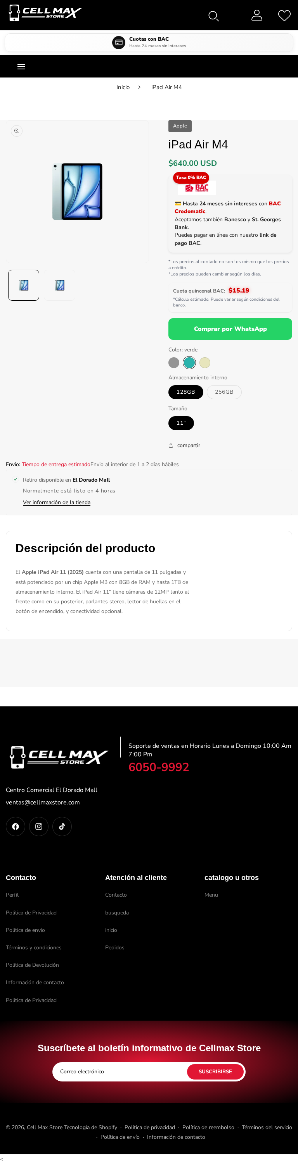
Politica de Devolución (32, 965)
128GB (186, 392)
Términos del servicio (267, 1127)
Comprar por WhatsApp (230, 329)
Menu (211, 895)
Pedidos (115, 947)
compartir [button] (188, 445)
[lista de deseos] (284, 15)
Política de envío (120, 1137)
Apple (180, 125)
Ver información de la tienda (56, 502)
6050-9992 (158, 767)
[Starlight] (204, 362)
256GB (228, 393)
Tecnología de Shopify (90, 1127)
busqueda (117, 912)
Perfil (12, 895)
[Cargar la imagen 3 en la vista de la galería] (59, 285)
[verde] (189, 362)
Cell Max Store (44, 1127)
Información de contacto (35, 982)
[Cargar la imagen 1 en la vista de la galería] (23, 285)
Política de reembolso (208, 1127)
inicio (111, 930)
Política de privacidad (150, 1127)
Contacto (116, 895)
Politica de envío (25, 930)
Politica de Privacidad (31, 912)
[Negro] (173, 362)
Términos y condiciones (34, 947)
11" (181, 423)
